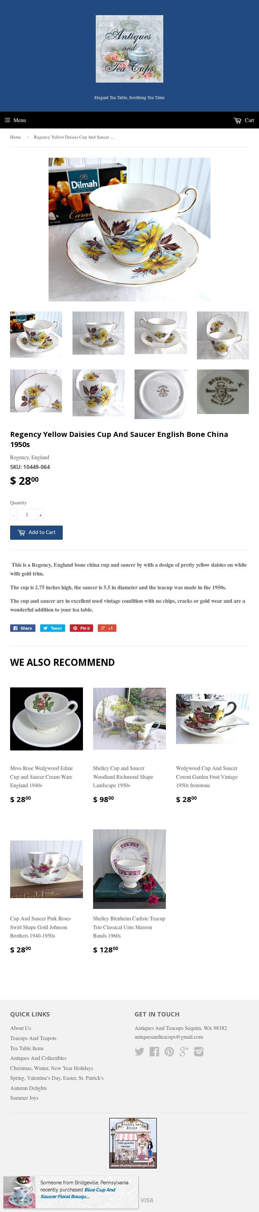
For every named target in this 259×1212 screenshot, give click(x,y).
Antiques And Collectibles (38, 1057)
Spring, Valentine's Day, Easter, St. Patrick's (57, 1077)
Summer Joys (24, 1097)
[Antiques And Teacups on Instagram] (199, 1053)
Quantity (18, 502)
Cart (248, 119)
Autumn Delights (28, 1087)
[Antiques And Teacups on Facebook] (154, 1053)
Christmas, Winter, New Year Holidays (51, 1067)
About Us (20, 1027)
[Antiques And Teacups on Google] (184, 1053)
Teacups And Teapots (33, 1037)
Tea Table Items (27, 1048)
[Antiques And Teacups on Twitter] (140, 1053)
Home (15, 137)
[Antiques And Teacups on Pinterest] (169, 1053)
